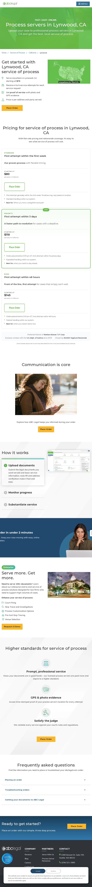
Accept (38, 871)
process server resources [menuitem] (48, 859)
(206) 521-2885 (68, 862)
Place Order (12, 108)
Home (4, 53)
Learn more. (66, 876)
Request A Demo (12, 627)
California (32, 53)
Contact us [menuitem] (29, 867)
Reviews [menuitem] (28, 854)
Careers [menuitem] (28, 862)
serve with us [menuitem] (48, 854)
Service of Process (17, 53)
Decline (53, 871)
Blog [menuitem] (26, 858)
